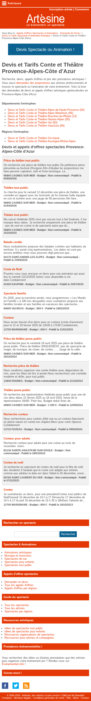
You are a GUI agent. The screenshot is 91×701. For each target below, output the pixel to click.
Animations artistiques (18, 552)
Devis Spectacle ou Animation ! (45, 49)
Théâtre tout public (16, 187)
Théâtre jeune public (17, 390)
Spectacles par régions (18, 611)
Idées (76, 698)
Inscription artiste (60, 9)
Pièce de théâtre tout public (22, 160)
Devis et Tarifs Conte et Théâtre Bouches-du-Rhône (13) (42, 116)
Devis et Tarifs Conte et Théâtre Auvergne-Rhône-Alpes (42, 141)
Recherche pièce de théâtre (21, 365)
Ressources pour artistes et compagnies (29, 637)
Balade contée (13, 242)
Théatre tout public (16, 214)
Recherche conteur (16, 414)
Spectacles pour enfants (19, 561)
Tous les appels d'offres (18, 585)
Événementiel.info (13, 664)
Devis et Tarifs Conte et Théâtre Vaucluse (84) (36, 125)
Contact (85, 698)
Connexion (82, 9)
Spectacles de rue (15, 558)
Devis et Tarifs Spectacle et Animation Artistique (26, 35)
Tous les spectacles (16, 605)
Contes (8, 489)
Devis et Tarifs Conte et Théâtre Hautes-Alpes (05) (39, 119)
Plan (68, 698)
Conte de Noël (13, 269)
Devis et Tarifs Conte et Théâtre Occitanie (33, 138)
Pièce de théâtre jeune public (23, 338)
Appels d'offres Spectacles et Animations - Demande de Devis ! (49, 33)
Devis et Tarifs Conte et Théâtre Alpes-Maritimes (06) (40, 113)
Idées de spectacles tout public (23, 628)
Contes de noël (13, 462)
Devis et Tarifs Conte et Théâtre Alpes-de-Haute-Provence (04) (46, 109)
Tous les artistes (14, 608)
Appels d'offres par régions (20, 588)
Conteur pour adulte (17, 438)
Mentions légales (22, 698)
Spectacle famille (15, 293)
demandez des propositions (33, 82)
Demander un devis (16, 581)
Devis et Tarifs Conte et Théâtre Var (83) (32, 122)
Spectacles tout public (18, 565)
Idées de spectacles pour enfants (24, 631)
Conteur (9, 317)
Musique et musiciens (17, 555)
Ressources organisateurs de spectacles (29, 634)
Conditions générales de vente (48, 698)
